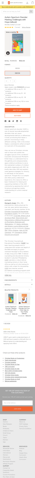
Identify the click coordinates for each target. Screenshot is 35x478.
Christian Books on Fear (12, 364)
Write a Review (26, 27)
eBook (17, 73)
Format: (7, 64)
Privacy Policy (23, 426)
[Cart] (32, 2)
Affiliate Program (8, 464)
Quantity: (8, 78)
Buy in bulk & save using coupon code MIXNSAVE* (17, 7)
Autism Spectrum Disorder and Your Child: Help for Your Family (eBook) (24, 310)
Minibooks (6, 428)
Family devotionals (10, 360)
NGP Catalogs (23, 424)
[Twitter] (13, 121)
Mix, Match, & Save (8, 477)
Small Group (6, 433)
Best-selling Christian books (13, 371)
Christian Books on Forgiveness (14, 358)
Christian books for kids (12, 369)
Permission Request (9, 461)
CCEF (23, 243)
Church (5, 435)
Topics (5, 437)
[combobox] (17, 11)
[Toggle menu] (2, 2)
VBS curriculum (10, 366)
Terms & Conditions (25, 428)
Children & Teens (8, 431)
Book (17, 68)
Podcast (21, 448)
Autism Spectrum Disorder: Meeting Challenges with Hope (10, 309)
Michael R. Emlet (10, 203)
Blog (20, 451)
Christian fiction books (12, 375)
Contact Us (6, 468)
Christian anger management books (16, 377)
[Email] (9, 121)
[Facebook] (5, 121)
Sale (4, 442)
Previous (25, 289)
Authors (5, 422)
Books (5, 426)
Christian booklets (10, 362)
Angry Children (13, 230)
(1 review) (17, 27)
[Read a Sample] (12, 33)
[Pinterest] (21, 121)
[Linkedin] (17, 121)
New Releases (7, 424)
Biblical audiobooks (11, 381)
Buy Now (17, 115)
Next (29, 289)
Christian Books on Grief (12, 379)
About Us (22, 422)
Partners (5, 440)
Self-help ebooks (10, 373)
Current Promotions (9, 474)
